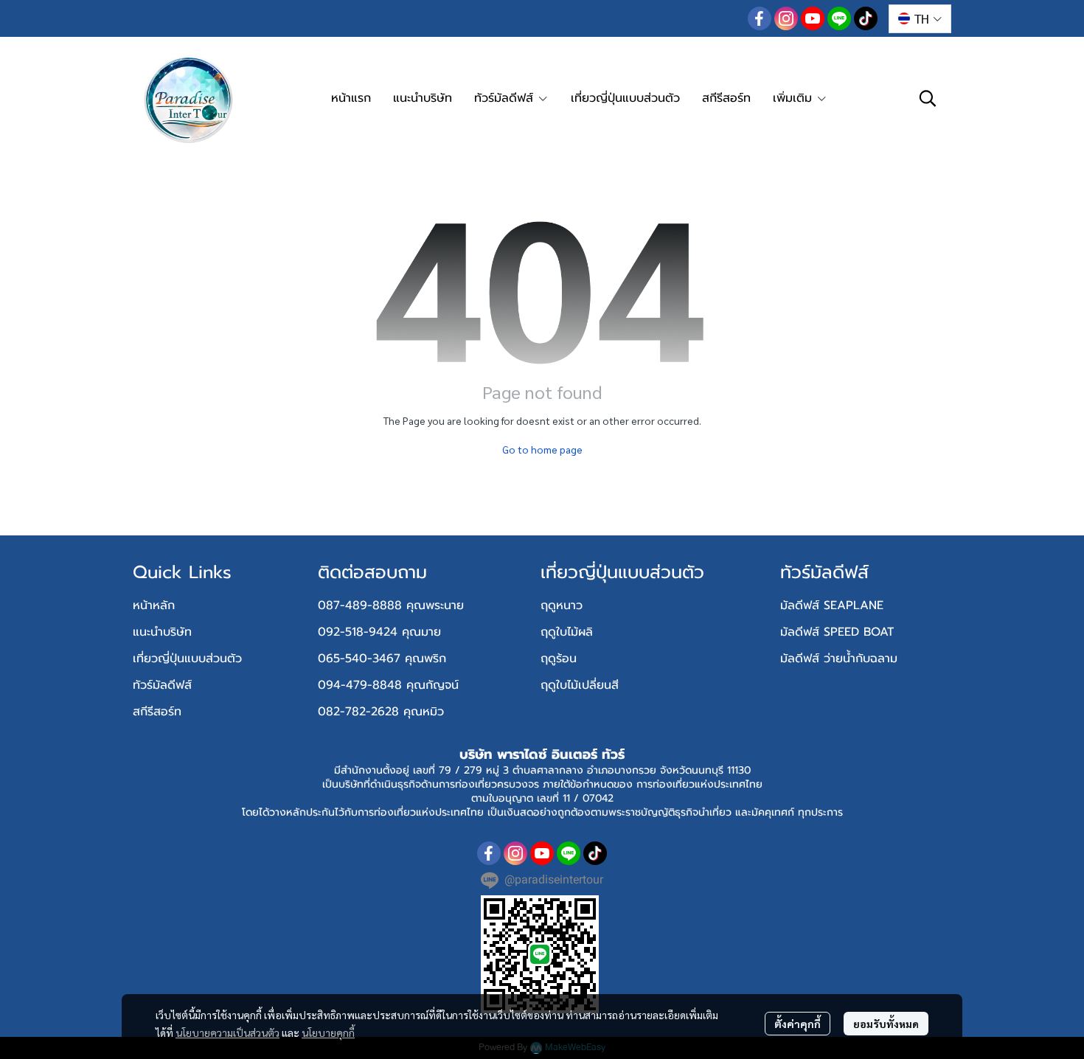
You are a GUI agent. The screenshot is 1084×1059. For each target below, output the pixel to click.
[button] (920, 18)
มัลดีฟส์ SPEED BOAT (837, 632)
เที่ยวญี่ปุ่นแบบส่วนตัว (187, 658)
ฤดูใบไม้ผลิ (567, 632)
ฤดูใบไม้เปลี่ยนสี (580, 685)
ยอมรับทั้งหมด (886, 1023)
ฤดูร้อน (559, 658)
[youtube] (812, 18)
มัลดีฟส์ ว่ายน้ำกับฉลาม (838, 658)
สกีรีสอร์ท (157, 712)
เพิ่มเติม (794, 98)
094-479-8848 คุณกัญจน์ (388, 685)
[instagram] (786, 18)
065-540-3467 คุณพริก (382, 658)
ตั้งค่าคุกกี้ (797, 1023)
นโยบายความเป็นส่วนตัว (227, 1032)
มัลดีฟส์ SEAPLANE (831, 605)
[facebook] (759, 18)
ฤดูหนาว (562, 605)
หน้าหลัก (154, 605)
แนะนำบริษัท (162, 632)
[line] (839, 18)
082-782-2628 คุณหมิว (381, 712)
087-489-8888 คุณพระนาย (391, 605)
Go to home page (542, 449)
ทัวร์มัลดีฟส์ (162, 685)
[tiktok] (866, 18)
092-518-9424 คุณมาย (379, 632)
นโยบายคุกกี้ (328, 1032)
